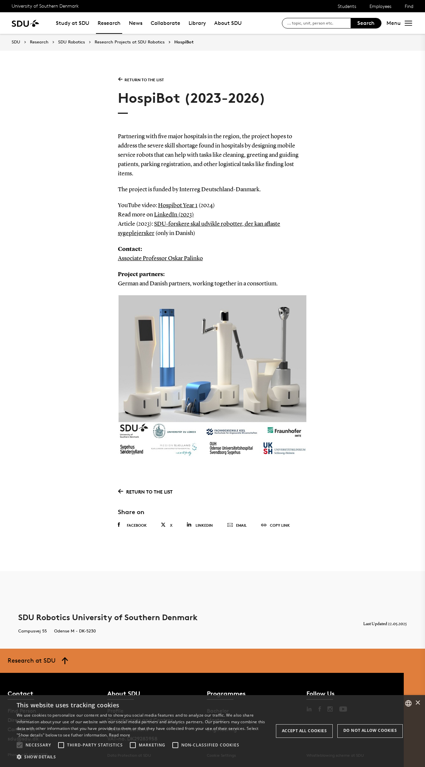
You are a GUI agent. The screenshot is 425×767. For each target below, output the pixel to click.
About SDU (228, 23)
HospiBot (184, 42)
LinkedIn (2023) (174, 215)
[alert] (212, 731)
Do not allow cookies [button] (370, 730)
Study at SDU (72, 23)
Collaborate (165, 23)
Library (197, 23)
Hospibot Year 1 (178, 205)
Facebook (137, 525)
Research (109, 23)
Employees (380, 6)
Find (409, 6)
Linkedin (204, 525)
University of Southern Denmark (45, 6)
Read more (119, 735)
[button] (19, 745)
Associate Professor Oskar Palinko (160, 259)
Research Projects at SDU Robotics (130, 42)
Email (241, 525)
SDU (16, 42)
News (135, 23)
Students (347, 6)
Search (366, 23)
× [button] (417, 702)
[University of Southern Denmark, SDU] (25, 23)
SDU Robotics (71, 42)
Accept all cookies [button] (304, 731)
